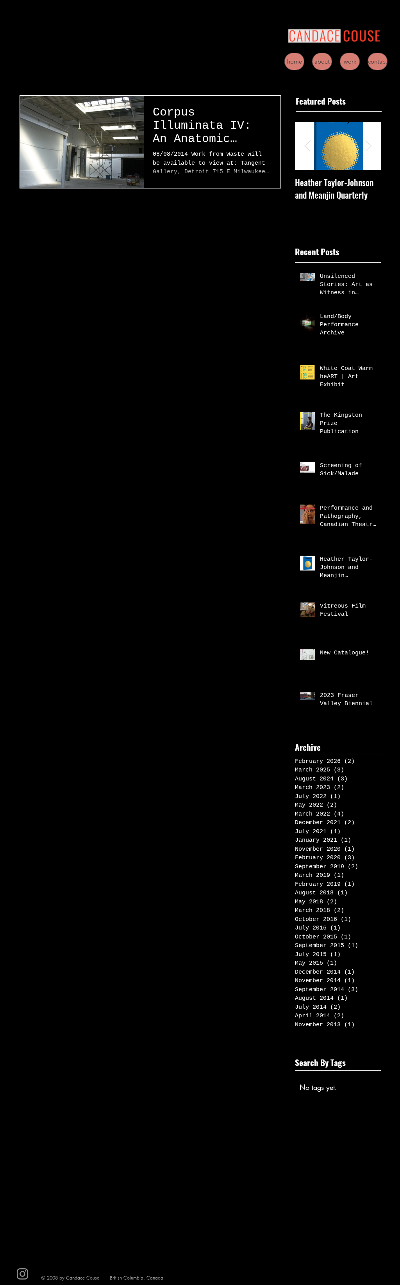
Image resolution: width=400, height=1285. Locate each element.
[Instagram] (22, 1273)
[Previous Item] (307, 146)
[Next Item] (368, 146)
